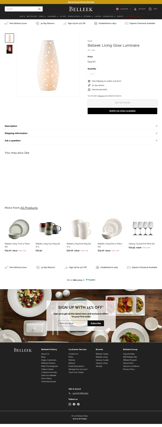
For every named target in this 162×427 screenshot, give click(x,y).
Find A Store (46, 378)
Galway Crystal (102, 360)
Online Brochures (48, 382)
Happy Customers (48, 360)
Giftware (87, 16)
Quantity (92, 69)
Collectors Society (49, 372)
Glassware (52, 16)
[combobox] (24, 9)
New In (22, 16)
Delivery (72, 360)
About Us (45, 354)
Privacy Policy (129, 369)
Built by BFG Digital (80, 419)
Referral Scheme (48, 363)
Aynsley (99, 366)
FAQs (71, 357)
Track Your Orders (76, 372)
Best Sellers (32, 16)
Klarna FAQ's (128, 363)
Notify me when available (122, 111)
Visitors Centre (47, 369)
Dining (41, 16)
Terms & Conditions (131, 366)
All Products (29, 207)
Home (90, 41)
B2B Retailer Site (130, 357)
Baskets (120, 16)
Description (11, 126)
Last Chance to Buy (132, 16)
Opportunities (129, 354)
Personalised (108, 16)
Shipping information (16, 133)
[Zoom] (48, 65)
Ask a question (13, 140)
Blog (43, 357)
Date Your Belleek (48, 375)
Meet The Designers (49, 366)
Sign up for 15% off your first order (81, 2)
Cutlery (63, 16)
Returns (72, 363)
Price (90, 56)
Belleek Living (101, 357)
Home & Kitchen (74, 16)
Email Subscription (76, 366)
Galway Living (101, 363)
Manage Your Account (78, 369)
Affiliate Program (130, 360)
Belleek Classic (102, 354)
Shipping (101, 96)
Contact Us (73, 354)
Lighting (98, 16)
